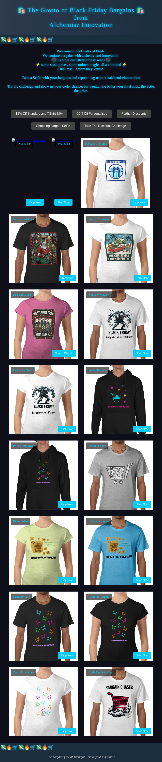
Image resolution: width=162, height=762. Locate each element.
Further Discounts (134, 113)
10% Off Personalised (92, 113)
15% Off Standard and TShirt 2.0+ (39, 113)
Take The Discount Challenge (105, 126)
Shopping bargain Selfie (53, 126)
